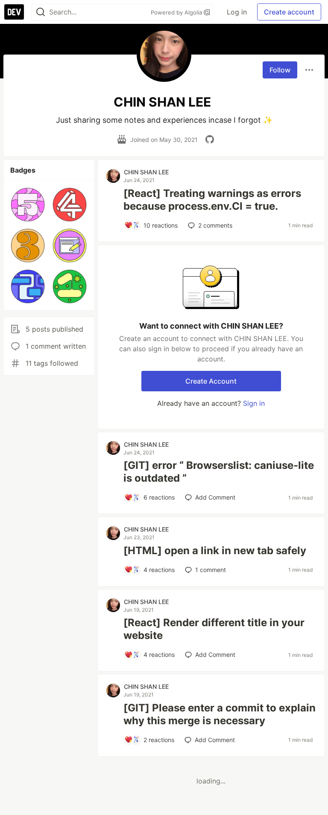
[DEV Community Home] (14, 11)
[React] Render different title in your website (214, 629)
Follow (279, 70)
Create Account (211, 381)
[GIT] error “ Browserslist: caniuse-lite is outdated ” (218, 471)
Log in (237, 12)
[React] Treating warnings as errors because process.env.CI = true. (212, 199)
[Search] (40, 12)
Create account (289, 12)
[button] (27, 205)
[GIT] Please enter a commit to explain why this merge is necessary (219, 714)
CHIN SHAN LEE (146, 172)
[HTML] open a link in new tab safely (214, 550)
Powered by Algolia (177, 12)
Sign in (254, 403)
